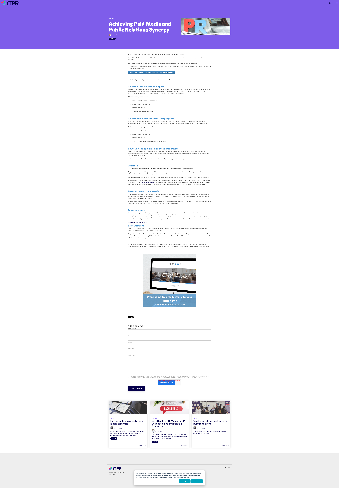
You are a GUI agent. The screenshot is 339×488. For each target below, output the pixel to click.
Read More (142, 445)
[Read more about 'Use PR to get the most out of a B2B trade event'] (211, 407)
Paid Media (112, 38)
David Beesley (118, 428)
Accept (184, 481)
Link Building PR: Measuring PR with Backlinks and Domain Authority (169, 423)
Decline (197, 481)
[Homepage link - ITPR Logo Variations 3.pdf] (115, 469)
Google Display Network (148, 182)
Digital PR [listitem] (155, 441)
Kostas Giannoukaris (117, 35)
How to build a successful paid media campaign (126, 422)
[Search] (330, 3)
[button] (337, 3)
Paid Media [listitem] (114, 438)
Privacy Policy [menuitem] (120, 472)
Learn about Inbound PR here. (137, 222)
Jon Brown (158, 431)
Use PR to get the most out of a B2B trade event (210, 422)
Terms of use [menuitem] (112, 472)
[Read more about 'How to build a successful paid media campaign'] (128, 407)
